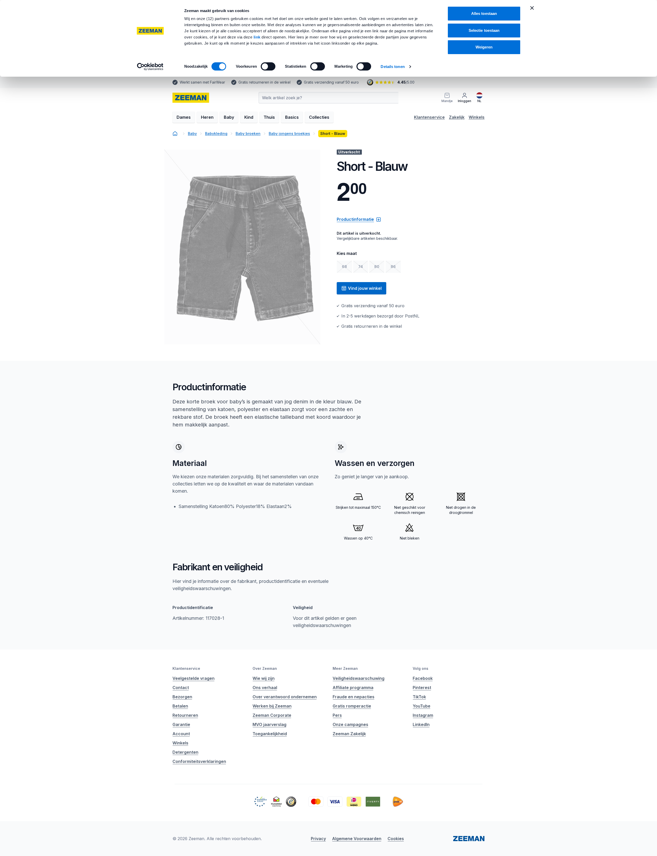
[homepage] (175, 133)
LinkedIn (421, 724)
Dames (184, 117)
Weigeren (484, 47)
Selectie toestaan (484, 30)
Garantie (181, 724)
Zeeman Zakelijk (349, 733)
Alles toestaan (484, 13)
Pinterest (422, 687)
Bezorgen (182, 696)
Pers (337, 715)
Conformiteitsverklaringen (199, 761)
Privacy (318, 838)
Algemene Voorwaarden (356, 838)
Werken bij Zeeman (272, 706)
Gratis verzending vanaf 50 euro (331, 82)
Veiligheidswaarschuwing (358, 678)
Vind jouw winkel (365, 288)
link (258, 37)
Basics (292, 117)
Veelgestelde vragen (193, 678)
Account (181, 733)
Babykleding (216, 133)
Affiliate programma (353, 687)
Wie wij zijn (264, 678)
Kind (248, 117)
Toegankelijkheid (270, 733)
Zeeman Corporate (272, 715)
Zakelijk (457, 117)
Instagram (423, 715)
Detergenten (185, 752)
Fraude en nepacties (353, 696)
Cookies (396, 838)
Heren (207, 117)
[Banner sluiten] (532, 8)
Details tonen (392, 66)
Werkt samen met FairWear (202, 82)
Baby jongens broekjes (289, 133)
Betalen (180, 706)
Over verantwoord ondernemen (285, 696)
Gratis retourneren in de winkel (264, 82)
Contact (180, 687)
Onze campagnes (350, 724)
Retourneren (185, 715)
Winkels (477, 117)
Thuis (269, 117)
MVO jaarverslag (269, 724)
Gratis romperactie (352, 706)
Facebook (423, 678)
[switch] (268, 66)
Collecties (319, 117)
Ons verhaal (265, 687)
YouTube (421, 706)
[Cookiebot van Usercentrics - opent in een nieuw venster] (150, 67)
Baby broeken (248, 133)
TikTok (419, 696)
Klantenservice (429, 117)
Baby (229, 117)
